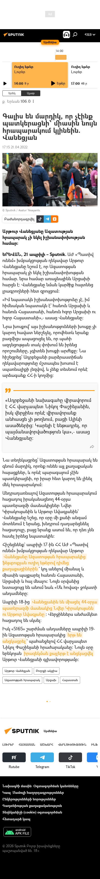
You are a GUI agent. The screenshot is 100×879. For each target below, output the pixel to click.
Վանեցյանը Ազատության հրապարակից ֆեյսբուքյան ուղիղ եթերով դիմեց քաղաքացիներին (44, 563)
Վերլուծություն (72, 745)
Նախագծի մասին (17, 786)
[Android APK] (17, 832)
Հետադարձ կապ (16, 819)
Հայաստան (70, 680)
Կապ (6, 792)
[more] (92, 446)
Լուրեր (19, 71)
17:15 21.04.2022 (14, 147)
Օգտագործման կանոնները (55, 786)
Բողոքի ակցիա (46, 671)
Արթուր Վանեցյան (17, 671)
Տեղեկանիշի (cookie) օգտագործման (32, 812)
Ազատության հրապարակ (22, 680)
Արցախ (51, 680)
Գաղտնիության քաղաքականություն (32, 805)
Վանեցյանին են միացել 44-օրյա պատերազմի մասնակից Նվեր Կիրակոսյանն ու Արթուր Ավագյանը (50, 608)
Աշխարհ (46, 745)
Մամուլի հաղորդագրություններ (38, 792)
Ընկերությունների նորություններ (29, 799)
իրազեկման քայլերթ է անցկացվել (58, 653)
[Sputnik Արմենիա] (14, 36)
